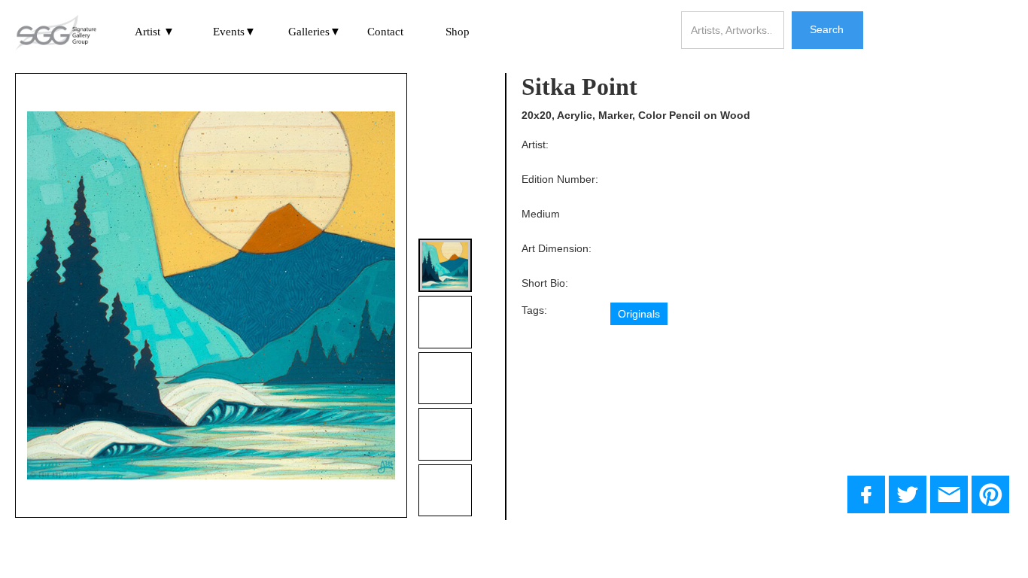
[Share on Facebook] (866, 494)
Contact (385, 32)
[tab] (445, 265)
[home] (55, 34)
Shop (458, 32)
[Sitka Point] (907, 494)
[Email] (949, 494)
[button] (155, 32)
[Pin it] (990, 494)
